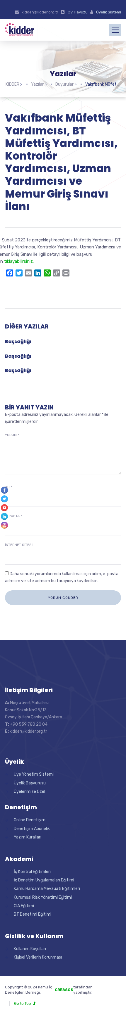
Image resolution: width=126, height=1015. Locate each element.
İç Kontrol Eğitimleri (32, 871)
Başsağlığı (18, 341)
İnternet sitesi (19, 545)
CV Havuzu (78, 12)
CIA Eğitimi (24, 905)
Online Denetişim (29, 819)
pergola (104, 987)
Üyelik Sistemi (108, 12)
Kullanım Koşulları (30, 948)
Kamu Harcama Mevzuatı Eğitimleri (47, 888)
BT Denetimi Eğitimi (32, 914)
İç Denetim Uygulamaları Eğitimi (44, 880)
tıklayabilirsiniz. (19, 261)
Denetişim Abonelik (32, 828)
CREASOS (64, 990)
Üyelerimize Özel (29, 791)
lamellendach (109, 992)
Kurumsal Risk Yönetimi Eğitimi (43, 897)
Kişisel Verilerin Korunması (38, 957)
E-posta (13, 516)
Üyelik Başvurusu (30, 783)
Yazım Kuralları (27, 837)
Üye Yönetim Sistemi (34, 774)
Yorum (12, 435)
